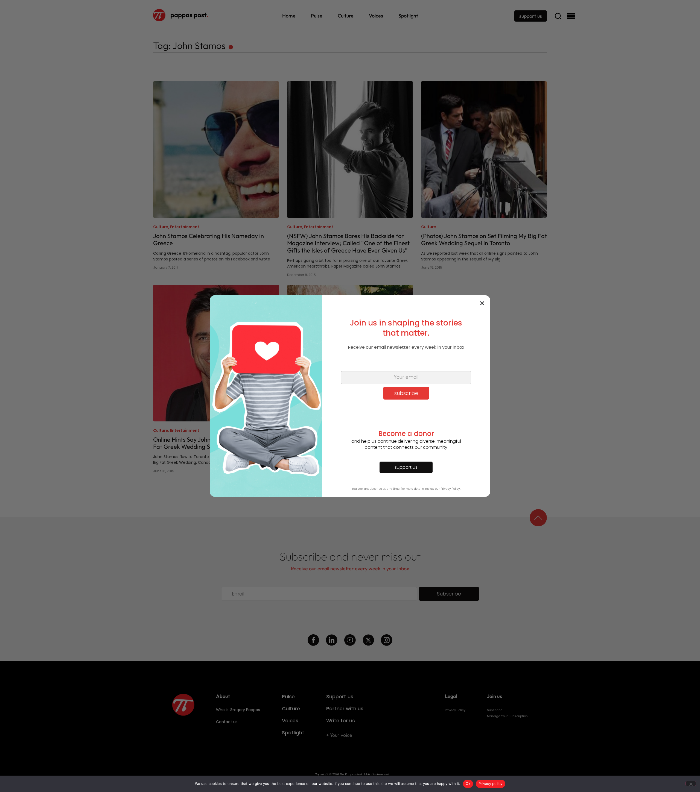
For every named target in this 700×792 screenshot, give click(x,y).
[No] (691, 783)
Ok (468, 783)
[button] (482, 303)
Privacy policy (491, 783)
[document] (350, 396)
